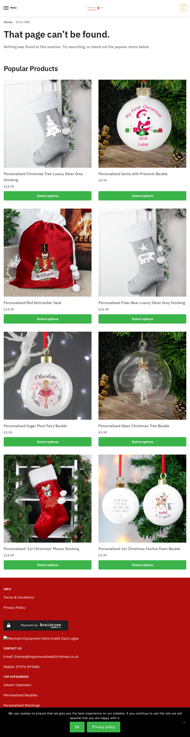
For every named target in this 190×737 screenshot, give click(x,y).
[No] (184, 722)
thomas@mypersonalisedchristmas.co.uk (46, 656)
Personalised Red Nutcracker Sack (32, 302)
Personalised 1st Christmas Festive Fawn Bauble (139, 548)
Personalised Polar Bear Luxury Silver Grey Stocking (141, 302)
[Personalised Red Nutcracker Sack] (48, 253)
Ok (77, 726)
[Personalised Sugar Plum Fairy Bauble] (48, 376)
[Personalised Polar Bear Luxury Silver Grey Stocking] (142, 253)
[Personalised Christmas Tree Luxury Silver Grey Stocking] (48, 124)
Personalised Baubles (20, 695)
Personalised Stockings (21, 705)
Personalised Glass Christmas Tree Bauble (133, 425)
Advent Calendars (17, 685)
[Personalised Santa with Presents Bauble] (142, 124)
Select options (47, 196)
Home (8, 22)
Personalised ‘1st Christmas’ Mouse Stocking (41, 548)
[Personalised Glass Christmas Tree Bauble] (142, 376)
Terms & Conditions (18, 597)
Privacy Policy (14, 607)
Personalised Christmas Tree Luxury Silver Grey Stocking (43, 176)
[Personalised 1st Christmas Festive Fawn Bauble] (142, 499)
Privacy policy (103, 726)
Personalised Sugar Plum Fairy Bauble (35, 425)
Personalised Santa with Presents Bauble (133, 173)
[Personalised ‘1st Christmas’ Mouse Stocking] (48, 499)
